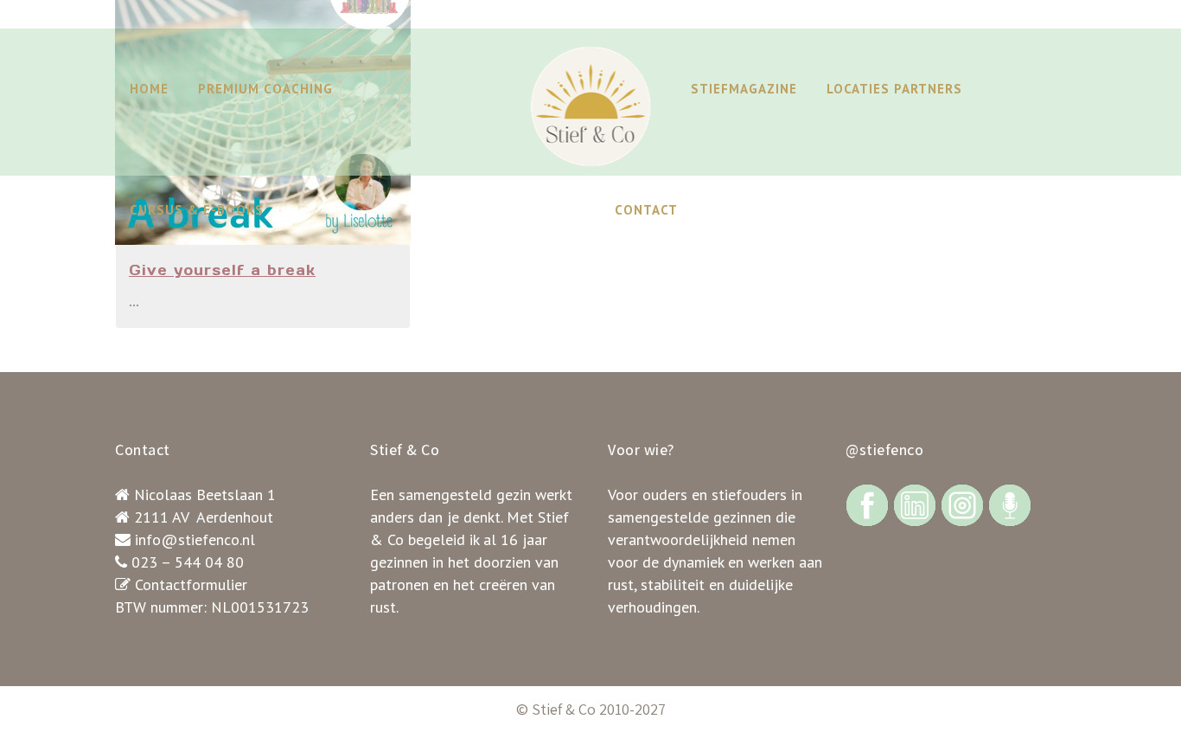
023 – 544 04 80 (187, 562)
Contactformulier (191, 584)
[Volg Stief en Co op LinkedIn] (914, 504)
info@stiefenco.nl (195, 539)
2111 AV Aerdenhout (203, 517)
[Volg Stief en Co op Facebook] (867, 504)
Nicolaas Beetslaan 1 (205, 494)
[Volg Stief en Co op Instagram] (962, 504)
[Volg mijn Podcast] (1009, 504)
